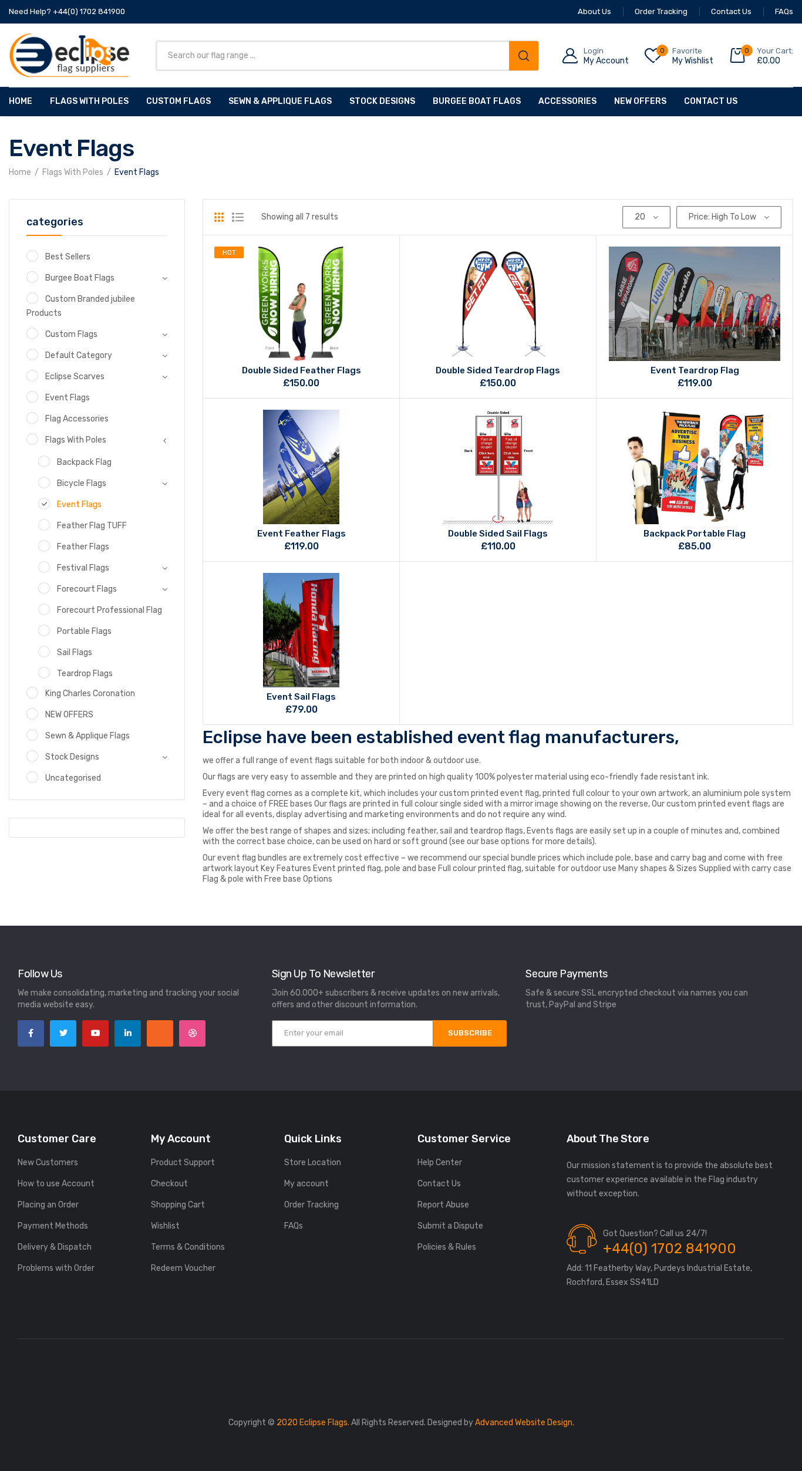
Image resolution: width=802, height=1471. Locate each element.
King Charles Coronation (90, 694)
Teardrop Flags (85, 674)
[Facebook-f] (31, 1033)
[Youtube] (95, 1033)
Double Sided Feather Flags (301, 370)
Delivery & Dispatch (55, 1247)
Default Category (78, 355)
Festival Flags (83, 568)
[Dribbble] (192, 1033)
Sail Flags (74, 652)
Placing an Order (48, 1205)
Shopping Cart (178, 1205)
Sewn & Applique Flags (280, 101)
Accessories (567, 101)
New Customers (48, 1163)
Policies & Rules (446, 1247)
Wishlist (165, 1226)
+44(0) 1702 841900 (669, 1248)
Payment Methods (53, 1226)
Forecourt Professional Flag (109, 610)
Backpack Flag (84, 462)
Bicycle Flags (81, 483)
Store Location (312, 1163)
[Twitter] (63, 1033)
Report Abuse (443, 1205)
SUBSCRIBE (470, 1032)
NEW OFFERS (69, 715)
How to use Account (56, 1184)
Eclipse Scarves (75, 377)
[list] (238, 217)
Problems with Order (56, 1268)
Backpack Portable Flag (694, 533)
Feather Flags (83, 547)
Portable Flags (84, 631)
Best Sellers (67, 257)
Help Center (439, 1163)
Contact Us (710, 101)
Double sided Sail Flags (498, 533)
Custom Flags (178, 101)
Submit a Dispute (450, 1226)
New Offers (640, 101)
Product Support (183, 1163)
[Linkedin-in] (127, 1033)
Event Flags (67, 398)
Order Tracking (311, 1205)
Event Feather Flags (301, 533)
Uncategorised (73, 778)
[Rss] (160, 1033)
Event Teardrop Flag (695, 370)
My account (306, 1184)
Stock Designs (382, 101)
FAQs (293, 1226)
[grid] (219, 217)
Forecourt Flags (87, 589)
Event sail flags (301, 696)
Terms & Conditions (188, 1247)
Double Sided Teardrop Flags (498, 370)
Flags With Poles (89, 101)
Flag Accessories (77, 419)
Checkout (169, 1184)
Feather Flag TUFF (92, 526)
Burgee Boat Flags (477, 101)
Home (20, 101)
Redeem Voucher (183, 1268)
